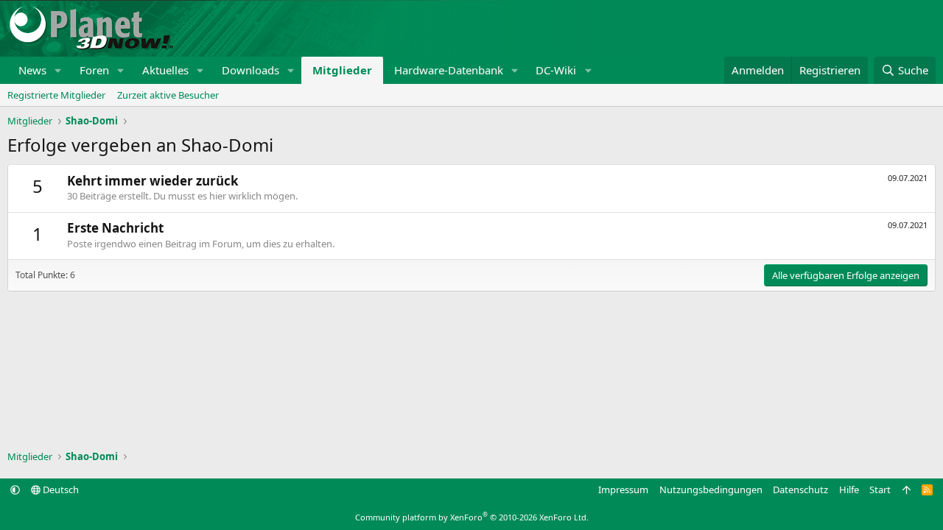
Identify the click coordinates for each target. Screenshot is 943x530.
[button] (58, 70)
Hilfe (849, 489)
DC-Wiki (556, 70)
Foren (94, 70)
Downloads (250, 70)
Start (880, 489)
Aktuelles (165, 70)
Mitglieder (342, 70)
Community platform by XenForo (472, 517)
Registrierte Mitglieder (56, 95)
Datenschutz (800, 489)
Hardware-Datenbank (448, 70)
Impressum (623, 489)
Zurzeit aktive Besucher (168, 95)
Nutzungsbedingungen (711, 489)
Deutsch (60, 489)
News (32, 70)
